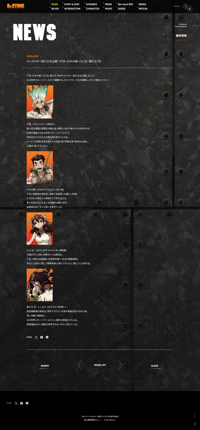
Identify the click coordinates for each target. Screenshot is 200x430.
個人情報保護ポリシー (92, 419)
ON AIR (55, 8)
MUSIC (108, 8)
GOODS (121, 8)
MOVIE (108, 4)
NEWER (45, 366)
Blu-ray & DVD (125, 4)
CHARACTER (92, 8)
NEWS (54, 4)
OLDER (154, 366)
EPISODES (91, 4)
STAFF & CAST (71, 4)
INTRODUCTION (72, 8)
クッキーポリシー (110, 419)
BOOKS (142, 4)
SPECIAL (143, 8)
